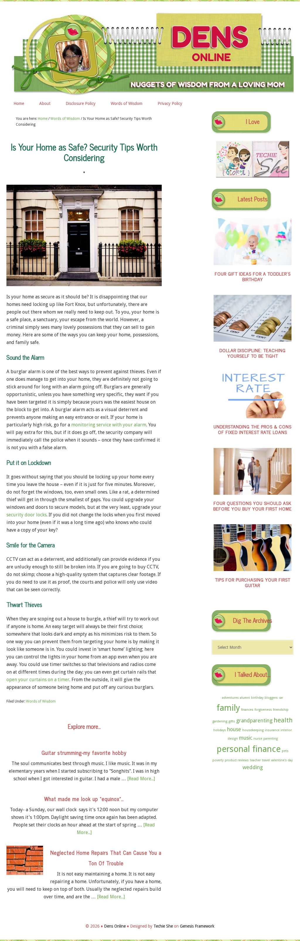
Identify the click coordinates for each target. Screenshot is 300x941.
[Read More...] (141, 778)
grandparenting (254, 721)
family (228, 708)
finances (247, 710)
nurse (257, 739)
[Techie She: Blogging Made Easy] (271, 176)
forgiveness (263, 710)
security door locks (26, 515)
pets (285, 751)
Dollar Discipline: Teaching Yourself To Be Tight (252, 352)
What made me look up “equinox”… (84, 798)
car (281, 698)
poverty (218, 760)
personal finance (249, 749)
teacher (255, 760)
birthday (257, 698)
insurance (272, 730)
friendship (281, 710)
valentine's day (282, 760)
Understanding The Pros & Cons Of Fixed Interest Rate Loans (253, 429)
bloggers (271, 698)
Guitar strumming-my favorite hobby (84, 752)
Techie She (163, 926)
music (245, 738)
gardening (219, 721)
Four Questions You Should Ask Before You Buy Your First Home (252, 505)
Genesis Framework (197, 926)
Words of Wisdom (41, 701)
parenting (270, 739)
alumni (245, 698)
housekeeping (253, 730)
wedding (253, 767)
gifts (232, 721)
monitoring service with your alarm (108, 425)
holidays (219, 730)
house (234, 729)
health (283, 720)
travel (266, 760)
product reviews (237, 760)
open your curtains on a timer (37, 679)
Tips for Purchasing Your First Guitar (252, 582)
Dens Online (150, 52)
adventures (230, 698)
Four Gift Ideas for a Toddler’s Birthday (253, 276)
